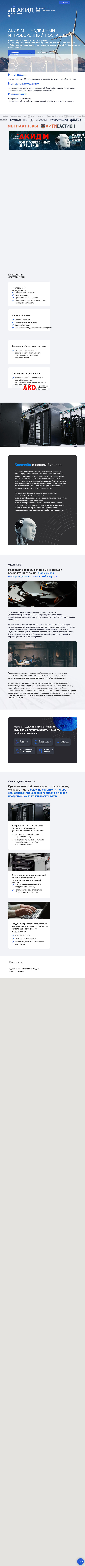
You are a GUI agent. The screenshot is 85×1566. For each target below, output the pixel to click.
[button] (21, 53)
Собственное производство (26, 374)
